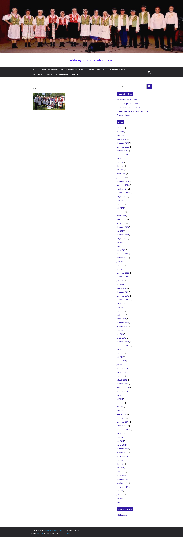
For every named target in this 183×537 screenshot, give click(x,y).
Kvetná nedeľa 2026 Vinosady (128, 107)
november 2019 (123, 296)
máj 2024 (120, 208)
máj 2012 (120, 498)
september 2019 (123, 300)
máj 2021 (120, 269)
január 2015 (121, 418)
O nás (35, 70)
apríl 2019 (120, 315)
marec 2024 (121, 215)
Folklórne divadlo (117, 70)
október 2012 (122, 483)
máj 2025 (120, 170)
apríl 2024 (120, 212)
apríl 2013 (120, 471)
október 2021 (122, 258)
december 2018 (123, 322)
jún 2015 (120, 403)
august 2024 (121, 196)
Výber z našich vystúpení (43, 75)
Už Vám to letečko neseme (127, 100)
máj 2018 (120, 334)
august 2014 (121, 433)
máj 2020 (120, 284)
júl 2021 (120, 261)
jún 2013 (120, 464)
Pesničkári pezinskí (96, 70)
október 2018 (122, 326)
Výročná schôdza (123, 115)
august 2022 (121, 238)
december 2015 (123, 384)
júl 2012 (120, 491)
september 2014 (123, 429)
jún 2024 (120, 204)
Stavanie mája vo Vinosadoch (128, 103)
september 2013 (123, 456)
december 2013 (123, 449)
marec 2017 (121, 361)
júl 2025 (120, 162)
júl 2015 (120, 399)
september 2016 (123, 368)
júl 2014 (120, 437)
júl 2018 (120, 330)
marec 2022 (121, 250)
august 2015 (121, 395)
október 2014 (122, 426)
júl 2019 (120, 307)
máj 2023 (120, 231)
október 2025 (122, 151)
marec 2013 (121, 475)
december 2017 (123, 342)
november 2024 (123, 185)
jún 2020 (120, 280)
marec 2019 (121, 319)
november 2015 (123, 387)
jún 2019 (120, 311)
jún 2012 (120, 494)
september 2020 (123, 277)
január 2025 (121, 177)
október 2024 (122, 189)
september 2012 (123, 487)
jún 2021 (120, 265)
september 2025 (123, 154)
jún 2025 (120, 166)
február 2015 (122, 414)
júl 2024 (120, 200)
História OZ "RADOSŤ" (49, 70)
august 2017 (121, 349)
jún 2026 (120, 128)
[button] (84, 69)
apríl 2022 (120, 246)
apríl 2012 (120, 502)
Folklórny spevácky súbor (72, 70)
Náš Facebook (122, 515)
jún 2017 (120, 353)
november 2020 (123, 273)
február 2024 (122, 219)
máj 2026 (120, 131)
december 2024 (123, 181)
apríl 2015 (120, 410)
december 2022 (123, 235)
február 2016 (122, 380)
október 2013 (122, 452)
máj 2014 (120, 441)
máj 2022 (120, 242)
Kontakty (75, 75)
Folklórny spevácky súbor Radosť (91, 60)
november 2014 (123, 422)
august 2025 (121, 158)
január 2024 (121, 223)
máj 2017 (120, 357)
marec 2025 (121, 173)
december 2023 (123, 227)
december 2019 (123, 292)
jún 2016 (120, 376)
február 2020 (122, 288)
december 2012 (123, 479)
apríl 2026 (120, 135)
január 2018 (121, 338)
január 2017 (121, 364)
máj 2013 (120, 468)
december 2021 (123, 254)
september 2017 (123, 345)
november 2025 (123, 147)
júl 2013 (120, 460)
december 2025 (123, 143)
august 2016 (121, 372)
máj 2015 (120, 407)
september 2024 (123, 193)
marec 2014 (121, 445)
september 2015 (123, 391)
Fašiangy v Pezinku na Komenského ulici (132, 111)
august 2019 (121, 303)
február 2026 (122, 139)
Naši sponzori (62, 75)
